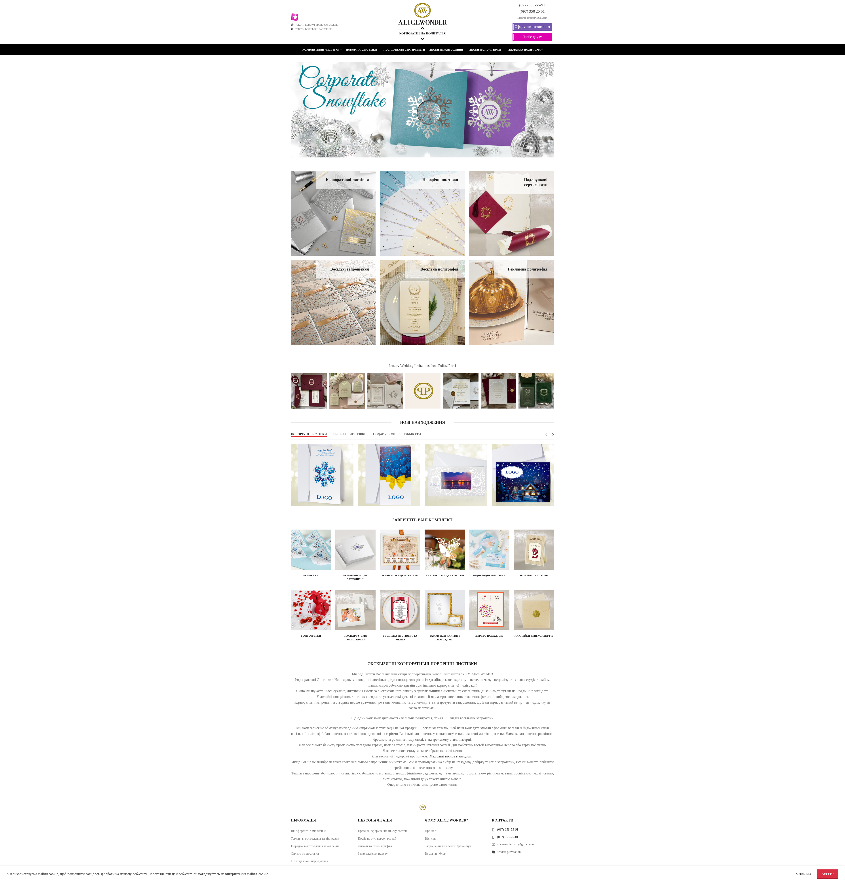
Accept (828, 874)
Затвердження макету (373, 853)
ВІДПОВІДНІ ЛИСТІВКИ (489, 575)
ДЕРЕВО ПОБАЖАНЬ (489, 635)
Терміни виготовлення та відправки (315, 838)
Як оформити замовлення (308, 831)
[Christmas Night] (523, 475)
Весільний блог (435, 853)
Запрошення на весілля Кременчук (448, 846)
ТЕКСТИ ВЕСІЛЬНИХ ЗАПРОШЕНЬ (314, 29)
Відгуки (430, 838)
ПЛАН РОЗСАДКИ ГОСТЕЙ (400, 575)
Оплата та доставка (305, 853)
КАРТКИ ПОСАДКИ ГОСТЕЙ (445, 575)
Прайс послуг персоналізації (377, 838)
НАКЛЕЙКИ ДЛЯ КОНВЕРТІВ (534, 635)
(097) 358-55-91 (507, 829)
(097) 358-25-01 (507, 837)
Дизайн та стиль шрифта (375, 846)
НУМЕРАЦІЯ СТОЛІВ (534, 575)
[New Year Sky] (389, 475)
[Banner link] (333, 213)
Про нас (430, 831)
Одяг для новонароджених (309, 861)
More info (804, 874)
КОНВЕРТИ (311, 575)
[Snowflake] (322, 475)
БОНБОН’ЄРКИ (311, 635)
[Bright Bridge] (456, 475)
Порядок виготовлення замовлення (315, 846)
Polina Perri (447, 365)
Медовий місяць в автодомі (451, 756)
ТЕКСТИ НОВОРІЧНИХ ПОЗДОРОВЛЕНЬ (316, 24)
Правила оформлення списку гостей (382, 831)
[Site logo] (422, 22)
